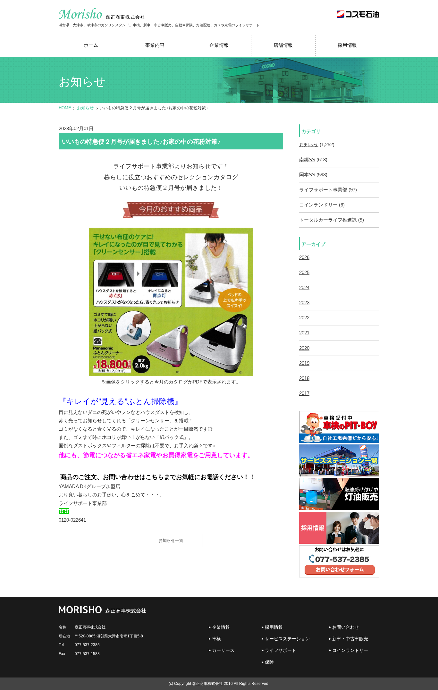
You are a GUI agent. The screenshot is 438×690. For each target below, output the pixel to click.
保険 (269, 662)
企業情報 (221, 627)
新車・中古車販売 (350, 638)
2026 (304, 257)
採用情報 (274, 627)
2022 (304, 317)
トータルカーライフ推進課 (328, 220)
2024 (304, 287)
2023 (304, 302)
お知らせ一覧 (170, 540)
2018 (304, 378)
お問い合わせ (345, 627)
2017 (304, 393)
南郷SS (307, 159)
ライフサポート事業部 (323, 189)
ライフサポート (280, 650)
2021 (304, 332)
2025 (304, 272)
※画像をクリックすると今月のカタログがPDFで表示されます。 (171, 381)
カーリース (223, 650)
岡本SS (307, 174)
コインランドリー (318, 204)
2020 (304, 348)
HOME (65, 107)
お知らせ (85, 107)
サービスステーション (287, 638)
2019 (304, 363)
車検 (216, 638)
